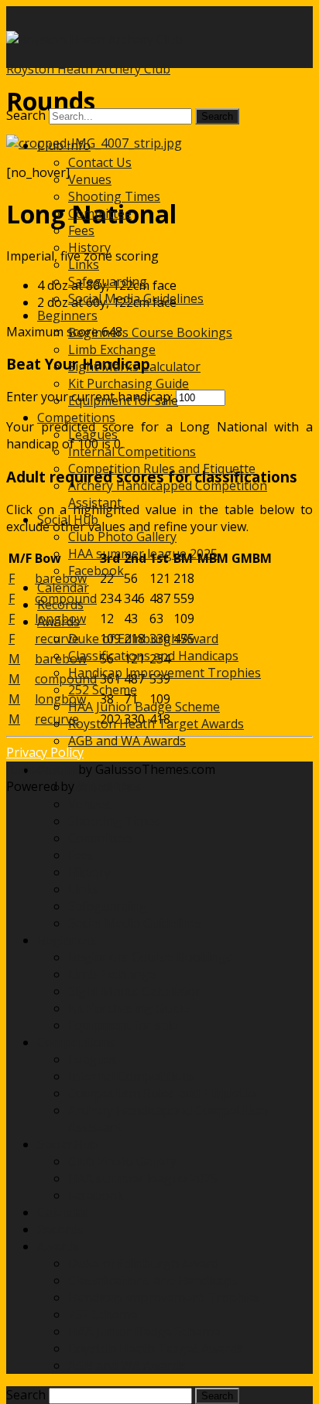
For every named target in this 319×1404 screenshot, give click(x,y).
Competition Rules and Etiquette (162, 468)
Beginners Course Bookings (150, 332)
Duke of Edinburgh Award (143, 638)
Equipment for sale (123, 400)
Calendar (63, 587)
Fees (81, 230)
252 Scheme (102, 689)
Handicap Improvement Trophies (164, 672)
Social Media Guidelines (136, 298)
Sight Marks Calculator (134, 366)
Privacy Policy (45, 752)
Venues (89, 179)
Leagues (93, 434)
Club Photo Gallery (122, 536)
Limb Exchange (112, 349)
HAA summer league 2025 (143, 553)
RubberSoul (40, 769)
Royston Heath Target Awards (156, 723)
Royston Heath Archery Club (88, 68)
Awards (58, 621)
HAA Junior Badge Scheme (144, 706)
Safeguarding (107, 281)
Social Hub (67, 519)
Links (83, 264)
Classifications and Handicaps (153, 655)
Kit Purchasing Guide (128, 383)
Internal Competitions (132, 451)
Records (60, 604)
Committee (100, 213)
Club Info (64, 145)
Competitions (76, 417)
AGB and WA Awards (127, 740)
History (89, 247)
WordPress (108, 786)
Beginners (67, 315)
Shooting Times (114, 196)
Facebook (96, 570)
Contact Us (100, 162)
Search (26, 115)
